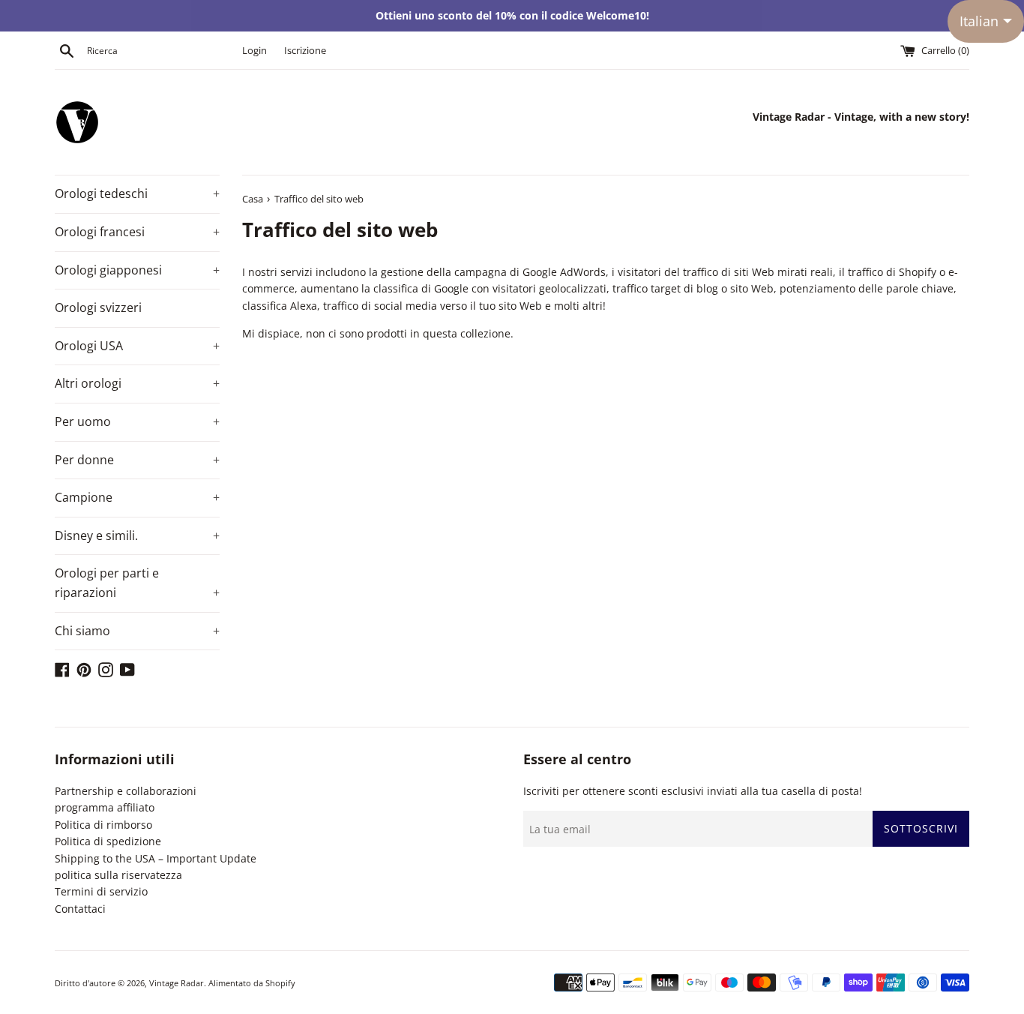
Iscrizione (305, 50)
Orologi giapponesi (137, 270)
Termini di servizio (101, 891)
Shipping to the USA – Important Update (155, 858)
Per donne (137, 460)
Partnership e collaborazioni (125, 791)
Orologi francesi (137, 232)
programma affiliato (104, 807)
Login (254, 50)
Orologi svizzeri (98, 307)
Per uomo (137, 421)
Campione (137, 497)
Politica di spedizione (108, 841)
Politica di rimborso (103, 825)
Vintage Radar (176, 982)
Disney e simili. (137, 535)
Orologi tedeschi (137, 193)
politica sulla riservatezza (118, 875)
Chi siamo (137, 630)
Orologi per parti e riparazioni (137, 583)
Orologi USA (137, 346)
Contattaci (80, 909)
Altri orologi (137, 383)
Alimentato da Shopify (251, 982)
